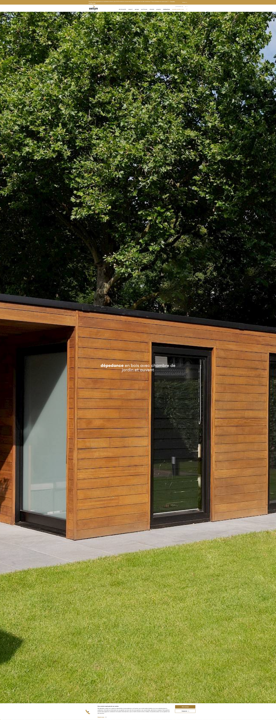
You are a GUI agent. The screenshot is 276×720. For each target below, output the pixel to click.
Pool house (144, 9)
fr (185, 6)
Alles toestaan (185, 706)
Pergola (158, 9)
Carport (130, 9)
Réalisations (166, 9)
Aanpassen (184, 711)
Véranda (152, 9)
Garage (137, 9)
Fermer (184, 2)
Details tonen (101, 717)
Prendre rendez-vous (178, 9)
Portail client (179, 6)
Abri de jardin (122, 9)
